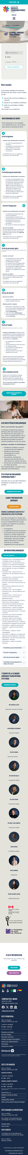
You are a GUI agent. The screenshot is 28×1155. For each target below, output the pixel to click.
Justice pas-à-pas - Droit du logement (12, 589)
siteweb (12, 316)
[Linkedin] (11, 1007)
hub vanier (6, 1129)
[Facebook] (3, 1007)
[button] (14, 555)
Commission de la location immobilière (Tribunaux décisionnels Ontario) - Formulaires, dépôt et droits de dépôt (12, 616)
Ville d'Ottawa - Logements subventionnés (13, 625)
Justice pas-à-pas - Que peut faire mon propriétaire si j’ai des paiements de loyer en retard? (13, 573)
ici (17, 238)
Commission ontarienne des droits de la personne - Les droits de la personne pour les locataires (13, 582)
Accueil (8, 25)
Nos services (16, 25)
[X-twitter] (7, 1007)
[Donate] (15, 1007)
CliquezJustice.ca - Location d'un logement (13, 607)
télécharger (13, 311)
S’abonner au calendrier (13, 67)
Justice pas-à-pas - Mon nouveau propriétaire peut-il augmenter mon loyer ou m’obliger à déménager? (14, 568)
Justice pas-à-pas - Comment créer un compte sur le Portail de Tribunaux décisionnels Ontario (12, 596)
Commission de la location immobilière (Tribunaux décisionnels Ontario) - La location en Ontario (13, 611)
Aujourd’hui (14, 61)
